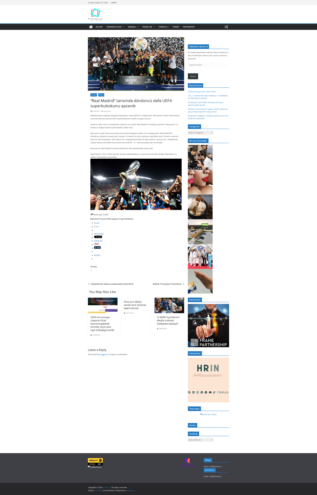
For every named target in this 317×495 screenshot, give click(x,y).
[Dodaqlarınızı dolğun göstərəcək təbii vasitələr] (200, 171)
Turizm (175, 27)
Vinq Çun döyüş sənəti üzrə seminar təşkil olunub (135, 305)
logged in (104, 354)
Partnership (189, 27)
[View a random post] (226, 27)
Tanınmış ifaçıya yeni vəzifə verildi (202, 91)
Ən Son (99, 27)
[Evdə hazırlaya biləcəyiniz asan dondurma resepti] (200, 196)
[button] (122, 27)
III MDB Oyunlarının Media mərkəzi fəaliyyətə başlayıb (168, 320)
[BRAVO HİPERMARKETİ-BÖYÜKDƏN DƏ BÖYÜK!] (200, 221)
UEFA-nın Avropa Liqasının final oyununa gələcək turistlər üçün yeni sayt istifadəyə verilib (102, 324)
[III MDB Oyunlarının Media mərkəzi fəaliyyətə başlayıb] (169, 299)
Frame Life (147, 27)
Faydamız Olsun (114, 27)
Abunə (193, 76)
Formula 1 (164, 27)
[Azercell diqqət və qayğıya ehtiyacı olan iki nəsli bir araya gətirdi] (200, 146)
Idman (101, 95)
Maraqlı (132, 27)
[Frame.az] (91, 27)
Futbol (93, 95)
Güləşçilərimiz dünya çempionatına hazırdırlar (112, 284)
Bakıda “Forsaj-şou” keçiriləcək (167, 284)
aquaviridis (107, 111)
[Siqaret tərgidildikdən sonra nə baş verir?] (200, 270)
